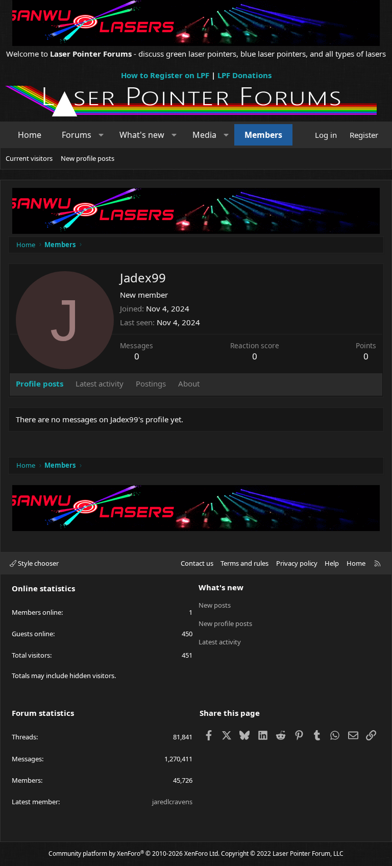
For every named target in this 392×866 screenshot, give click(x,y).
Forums (76, 134)
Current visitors (29, 158)
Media (204, 134)
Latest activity (220, 641)
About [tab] (189, 383)
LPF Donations (244, 75)
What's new (141, 134)
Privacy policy (296, 563)
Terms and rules (244, 563)
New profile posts (87, 158)
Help (332, 563)
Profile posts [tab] (39, 383)
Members (263, 134)
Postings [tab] (151, 383)
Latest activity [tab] (100, 383)
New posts (215, 605)
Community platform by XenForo (133, 853)
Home (29, 134)
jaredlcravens (172, 801)
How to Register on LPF (165, 75)
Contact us (197, 563)
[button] (101, 135)
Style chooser (37, 563)
